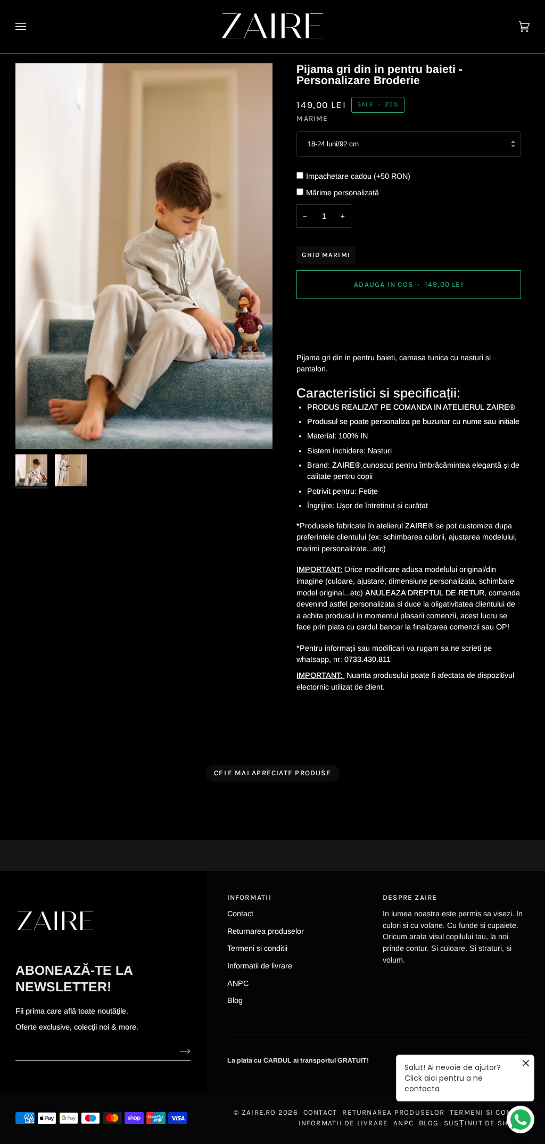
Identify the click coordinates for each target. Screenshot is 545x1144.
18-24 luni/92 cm (333, 144)
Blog (235, 1000)
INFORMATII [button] (249, 897)
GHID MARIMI (326, 255)
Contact (240, 913)
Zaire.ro (259, 1112)
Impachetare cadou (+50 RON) (358, 176)
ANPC (238, 983)
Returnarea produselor (265, 931)
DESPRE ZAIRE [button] (410, 897)
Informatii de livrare (259, 965)
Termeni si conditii (257, 948)
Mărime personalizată (342, 192)
